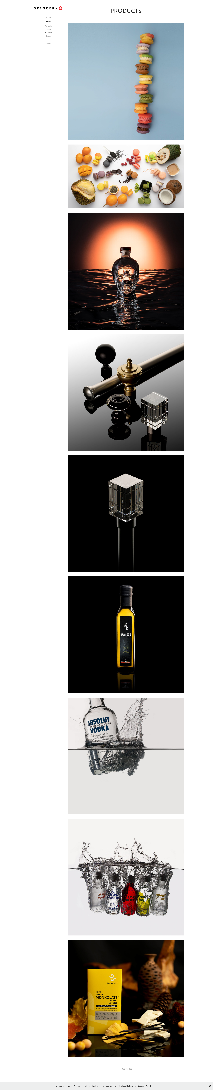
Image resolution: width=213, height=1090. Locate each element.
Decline (149, 1086)
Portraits (48, 26)
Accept (141, 1086)
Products (48, 32)
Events (48, 29)
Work (48, 21)
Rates (48, 43)
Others (48, 36)
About (48, 17)
